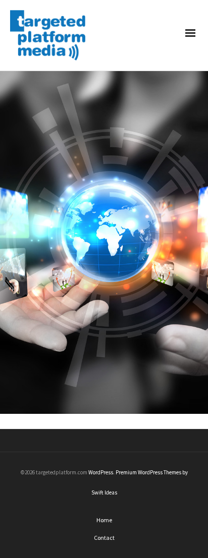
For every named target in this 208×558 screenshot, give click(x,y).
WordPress (100, 472)
